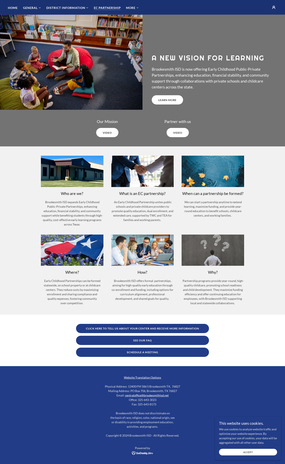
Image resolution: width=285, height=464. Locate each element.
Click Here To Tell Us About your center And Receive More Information (142, 328)
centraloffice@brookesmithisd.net (147, 395)
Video (107, 132)
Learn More (167, 100)
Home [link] (13, 8)
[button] (32, 8)
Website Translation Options (142, 377)
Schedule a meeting (142, 352)
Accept (248, 452)
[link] (142, 453)
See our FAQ (142, 340)
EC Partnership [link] (107, 8)
